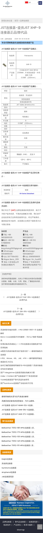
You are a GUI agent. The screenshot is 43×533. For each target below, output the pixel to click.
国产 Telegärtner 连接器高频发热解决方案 (17, 372)
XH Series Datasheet (27, 193)
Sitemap (21, 529)
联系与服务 (28, 525)
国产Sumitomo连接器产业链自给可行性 (16, 383)
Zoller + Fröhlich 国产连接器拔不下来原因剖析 (19, 376)
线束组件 (7, 525)
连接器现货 (33, 522)
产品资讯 (17, 525)
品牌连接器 (24, 20)
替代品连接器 (20, 522)
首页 (16, 20)
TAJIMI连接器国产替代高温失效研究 (14, 379)
